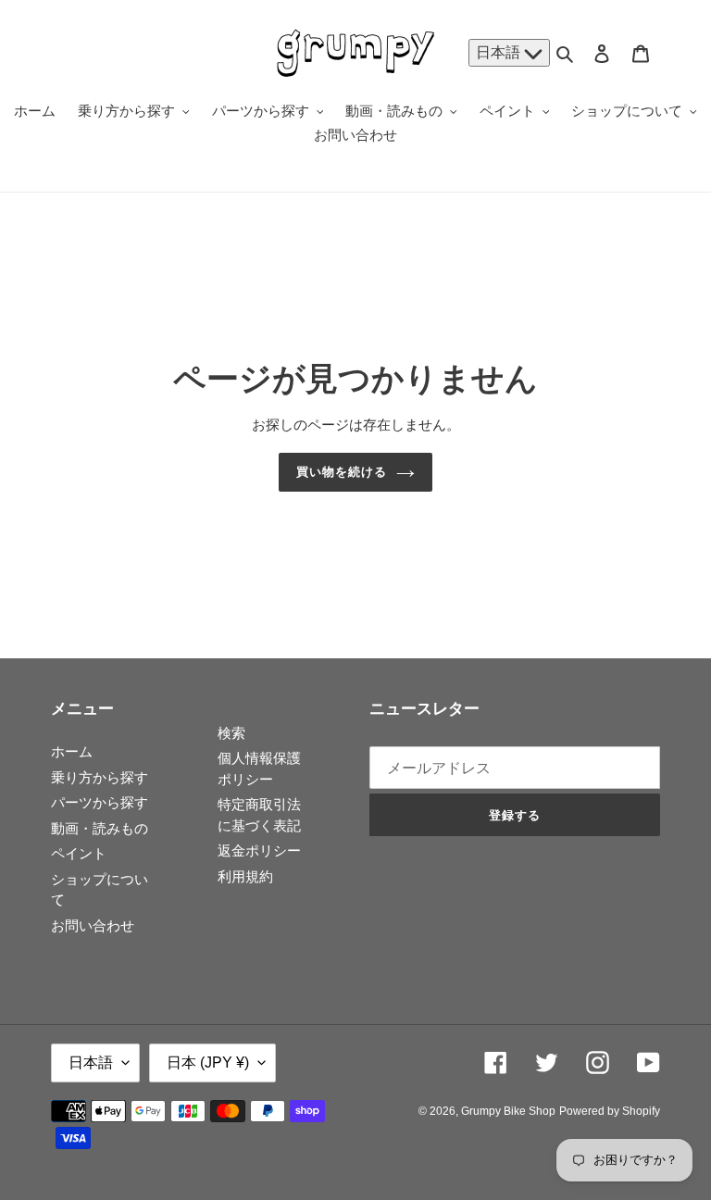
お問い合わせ (92, 925)
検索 (231, 733)
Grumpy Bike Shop (508, 1111)
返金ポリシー (259, 850)
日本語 (500, 52)
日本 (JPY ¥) (208, 1062)
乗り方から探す (99, 777)
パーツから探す (99, 802)
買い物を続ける (341, 472)
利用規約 (245, 876)
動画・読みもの (99, 828)
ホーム (72, 751)
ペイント (78, 853)
